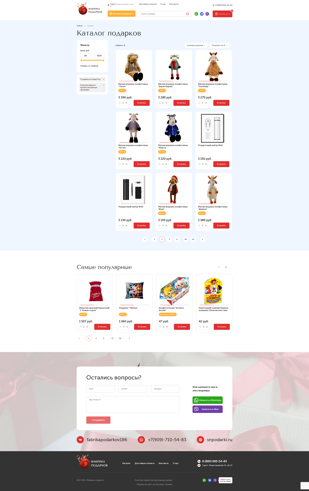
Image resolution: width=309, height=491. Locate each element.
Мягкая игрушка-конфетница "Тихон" (133, 85)
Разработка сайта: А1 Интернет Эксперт (154, 484)
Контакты (173, 4)
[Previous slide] (219, 267)
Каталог (126, 463)
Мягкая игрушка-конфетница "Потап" (133, 146)
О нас (163, 4)
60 (186, 239)
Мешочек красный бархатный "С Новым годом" (94, 309)
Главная (79, 26)
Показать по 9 (218, 45)
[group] (213, 128)
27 (112, 338)
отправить (98, 420)
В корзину (141, 103)
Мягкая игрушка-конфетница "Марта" (173, 146)
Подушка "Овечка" (128, 308)
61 (193, 239)
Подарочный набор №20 (130, 206)
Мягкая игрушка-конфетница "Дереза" (212, 207)
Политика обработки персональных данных (153, 480)
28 (120, 338)
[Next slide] (226, 267)
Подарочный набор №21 (210, 145)
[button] (126, 67)
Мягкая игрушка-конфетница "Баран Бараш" (173, 85)
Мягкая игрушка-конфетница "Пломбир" (212, 85)
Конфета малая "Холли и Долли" (171, 309)
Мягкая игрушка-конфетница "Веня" (173, 207)
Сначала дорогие (195, 45)
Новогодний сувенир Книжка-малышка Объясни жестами (214, 309)
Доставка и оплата (148, 4)
